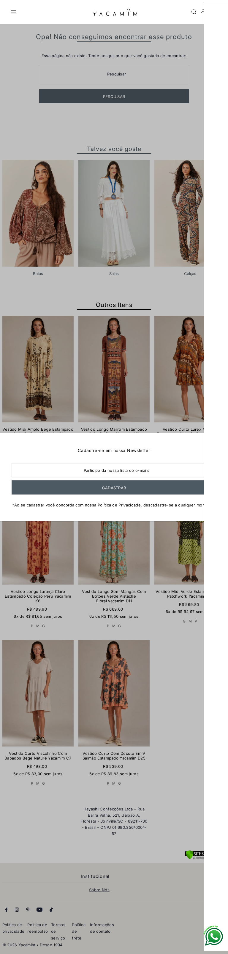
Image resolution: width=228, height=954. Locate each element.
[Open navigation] (48, 11)
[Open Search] (193, 11)
